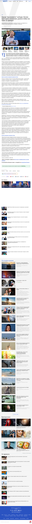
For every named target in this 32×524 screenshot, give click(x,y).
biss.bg (8, 228)
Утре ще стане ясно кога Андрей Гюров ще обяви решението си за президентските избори (17, 501)
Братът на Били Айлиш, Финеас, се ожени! (22, 289)
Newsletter (12, 176)
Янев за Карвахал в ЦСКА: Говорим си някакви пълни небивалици (18, 491)
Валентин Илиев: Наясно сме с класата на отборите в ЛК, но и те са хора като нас (18, 486)
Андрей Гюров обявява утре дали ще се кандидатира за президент (18, 207)
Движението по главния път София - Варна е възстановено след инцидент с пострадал (23, 379)
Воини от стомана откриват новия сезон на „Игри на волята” (17, 476)
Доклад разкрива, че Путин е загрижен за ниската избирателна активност (19, 185)
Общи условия (12, 518)
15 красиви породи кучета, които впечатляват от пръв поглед (17, 456)
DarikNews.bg (13, 514)
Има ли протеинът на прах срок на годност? (8, 438)
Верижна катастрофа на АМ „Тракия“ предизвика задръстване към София (23, 272)
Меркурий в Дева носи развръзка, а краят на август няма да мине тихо (23, 427)
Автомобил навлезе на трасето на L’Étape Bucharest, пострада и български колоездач (22, 299)
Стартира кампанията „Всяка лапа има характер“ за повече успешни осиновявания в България (18, 462)
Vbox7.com (5, 514)
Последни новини (8, 260)
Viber (8, 176)
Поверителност (17, 518)
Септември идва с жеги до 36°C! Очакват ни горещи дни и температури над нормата (22, 352)
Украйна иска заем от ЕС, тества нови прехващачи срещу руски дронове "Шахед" (22, 361)
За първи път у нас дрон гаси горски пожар (14, 466)
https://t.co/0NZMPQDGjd (24, 103)
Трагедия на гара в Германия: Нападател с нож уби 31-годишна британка (17, 217)
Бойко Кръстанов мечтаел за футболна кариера (15, 481)
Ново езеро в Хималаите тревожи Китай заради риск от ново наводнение (22, 397)
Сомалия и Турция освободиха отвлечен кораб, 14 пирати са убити (18, 251)
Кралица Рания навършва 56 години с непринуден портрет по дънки (22, 325)
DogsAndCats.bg (21, 514)
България (14, 1)
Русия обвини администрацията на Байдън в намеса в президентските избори (12, 185)
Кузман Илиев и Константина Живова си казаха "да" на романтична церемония (18, 222)
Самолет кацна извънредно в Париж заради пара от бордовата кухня (23, 370)
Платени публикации (22, 518)
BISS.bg (29, 514)
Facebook (22, 176)
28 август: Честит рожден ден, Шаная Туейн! (8, 426)
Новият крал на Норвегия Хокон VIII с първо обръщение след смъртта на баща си (18, 247)
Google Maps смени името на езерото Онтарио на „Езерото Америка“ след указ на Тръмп (18, 212)
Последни (10, 1)
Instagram (27, 176)
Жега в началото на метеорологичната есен (14, 471)
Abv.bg (2, 514)
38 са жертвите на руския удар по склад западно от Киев (22, 405)
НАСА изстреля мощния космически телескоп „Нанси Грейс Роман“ (22, 343)
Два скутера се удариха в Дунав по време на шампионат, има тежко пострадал (22, 335)
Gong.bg (9, 514)
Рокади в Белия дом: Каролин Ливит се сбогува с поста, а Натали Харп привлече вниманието (22, 308)
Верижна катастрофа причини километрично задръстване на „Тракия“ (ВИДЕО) (18, 496)
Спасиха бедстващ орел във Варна (22, 387)
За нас (4, 518)
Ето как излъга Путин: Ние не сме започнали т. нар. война (27, 185)
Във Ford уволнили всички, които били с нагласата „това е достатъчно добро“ (18, 232)
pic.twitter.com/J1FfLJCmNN (6, 104)
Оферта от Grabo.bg (18, 281)
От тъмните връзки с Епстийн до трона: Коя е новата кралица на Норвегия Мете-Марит (17, 237)
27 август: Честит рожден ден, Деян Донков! (8, 449)
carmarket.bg (8, 233)
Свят (17, 1)
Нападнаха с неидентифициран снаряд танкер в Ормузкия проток (22, 263)
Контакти (27, 518)
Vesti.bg (5, 1)
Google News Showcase (25, 162)
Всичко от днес (16, 414)
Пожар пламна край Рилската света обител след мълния (22, 316)
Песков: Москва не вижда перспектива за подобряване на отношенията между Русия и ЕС (16, 242)
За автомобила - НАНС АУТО (21, 280)
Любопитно (21, 1)
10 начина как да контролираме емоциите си (23, 438)
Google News (17, 176)
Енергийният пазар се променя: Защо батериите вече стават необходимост (17, 227)
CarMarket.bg (26, 514)
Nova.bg (17, 514)
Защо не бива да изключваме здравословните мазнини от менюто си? (22, 450)
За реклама (7, 518)
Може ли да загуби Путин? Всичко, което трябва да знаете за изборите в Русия (5, 185)
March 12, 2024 (13, 106)
